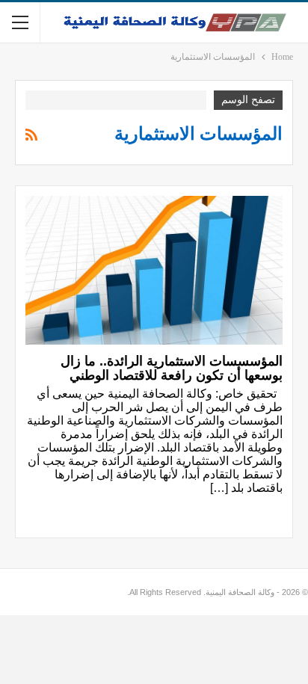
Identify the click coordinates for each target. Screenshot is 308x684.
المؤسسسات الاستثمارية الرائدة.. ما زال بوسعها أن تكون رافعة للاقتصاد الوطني (172, 368)
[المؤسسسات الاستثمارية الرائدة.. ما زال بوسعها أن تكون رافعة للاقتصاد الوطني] (154, 270)
